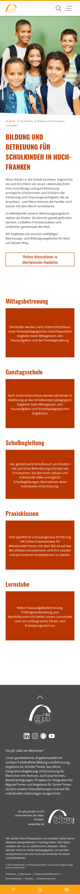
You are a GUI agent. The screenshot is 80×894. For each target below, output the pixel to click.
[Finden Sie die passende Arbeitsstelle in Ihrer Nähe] (66, 889)
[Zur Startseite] (8, 8)
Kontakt (29, 878)
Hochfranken (26, 121)
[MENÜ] (68, 8)
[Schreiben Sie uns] (40, 889)
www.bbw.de (36, 824)
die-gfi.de (10, 121)
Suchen (58, 8)
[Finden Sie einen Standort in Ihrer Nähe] (13, 889)
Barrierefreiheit (14, 878)
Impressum (25, 873)
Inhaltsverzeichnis (46, 878)
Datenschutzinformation (47, 873)
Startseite (11, 873)
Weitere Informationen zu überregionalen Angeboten (40, 259)
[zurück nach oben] (40, 697)
